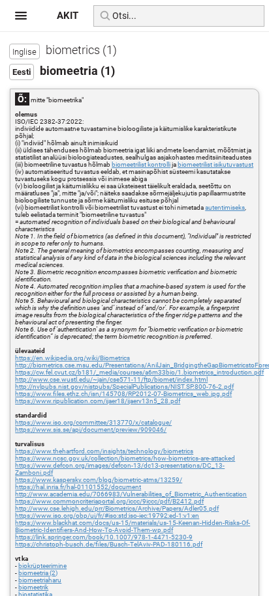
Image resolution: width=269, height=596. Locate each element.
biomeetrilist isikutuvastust (215, 164)
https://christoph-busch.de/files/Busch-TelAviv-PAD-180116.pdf (108, 544)
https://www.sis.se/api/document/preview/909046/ (90, 429)
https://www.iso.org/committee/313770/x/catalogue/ (93, 422)
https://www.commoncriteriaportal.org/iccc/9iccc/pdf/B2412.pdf (109, 501)
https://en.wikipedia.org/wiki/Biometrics (72, 358)
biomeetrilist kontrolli (141, 164)
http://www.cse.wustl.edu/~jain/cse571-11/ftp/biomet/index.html (111, 379)
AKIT (67, 15)
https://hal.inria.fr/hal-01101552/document (78, 486)
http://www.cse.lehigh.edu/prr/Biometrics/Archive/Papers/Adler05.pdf (117, 508)
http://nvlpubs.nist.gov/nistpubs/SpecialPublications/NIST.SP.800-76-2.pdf (124, 386)
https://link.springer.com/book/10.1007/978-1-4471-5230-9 (104, 537)
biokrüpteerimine (42, 565)
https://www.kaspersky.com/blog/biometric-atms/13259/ (98, 479)
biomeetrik (33, 587)
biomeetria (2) (37, 572)
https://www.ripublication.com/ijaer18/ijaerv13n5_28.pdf (97, 400)
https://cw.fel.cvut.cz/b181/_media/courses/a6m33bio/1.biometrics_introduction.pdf (139, 372)
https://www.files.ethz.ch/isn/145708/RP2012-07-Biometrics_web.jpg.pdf (123, 393)
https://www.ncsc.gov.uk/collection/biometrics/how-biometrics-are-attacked (125, 458)
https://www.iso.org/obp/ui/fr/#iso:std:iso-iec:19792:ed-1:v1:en (107, 515)
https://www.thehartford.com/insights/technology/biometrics (104, 451)
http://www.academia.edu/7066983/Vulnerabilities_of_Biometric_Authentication (131, 494)
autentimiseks (225, 207)
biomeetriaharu (39, 580)
